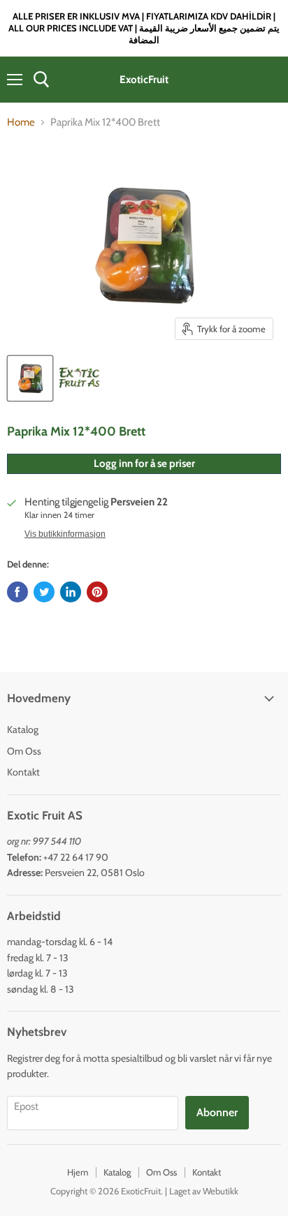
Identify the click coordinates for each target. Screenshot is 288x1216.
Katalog (22, 729)
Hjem (77, 1172)
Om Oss (24, 751)
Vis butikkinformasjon (65, 534)
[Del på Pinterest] (97, 591)
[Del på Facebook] (17, 591)
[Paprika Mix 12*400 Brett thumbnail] (30, 378)
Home (21, 122)
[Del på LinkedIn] (70, 591)
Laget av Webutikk (203, 1190)
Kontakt (23, 772)
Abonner (217, 1112)
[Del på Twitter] (44, 591)
